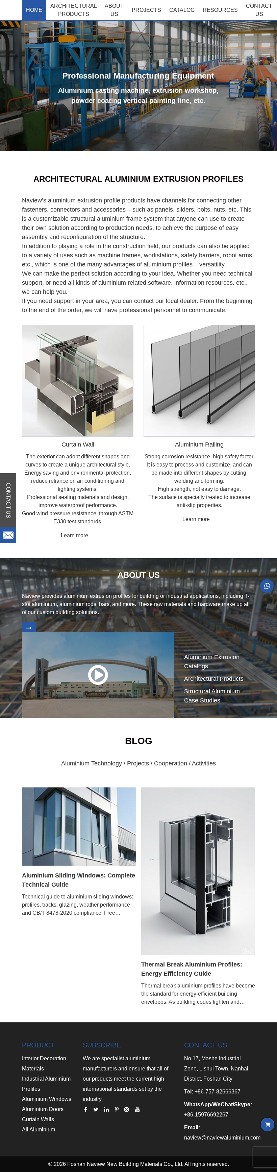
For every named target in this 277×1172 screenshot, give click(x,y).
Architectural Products (73, 10)
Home (34, 10)
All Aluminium (38, 1129)
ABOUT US (114, 10)
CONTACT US (259, 10)
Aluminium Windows (46, 1099)
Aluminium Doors (43, 1109)
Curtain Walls (38, 1119)
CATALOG (182, 10)
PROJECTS (146, 10)
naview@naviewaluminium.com (222, 1138)
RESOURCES (220, 10)
